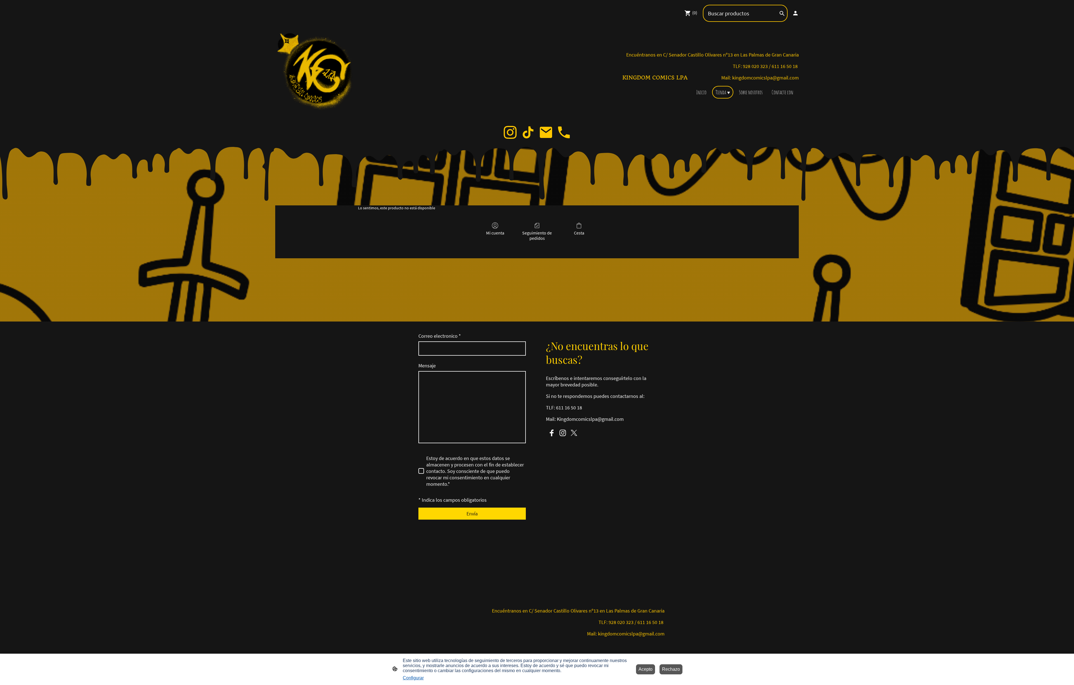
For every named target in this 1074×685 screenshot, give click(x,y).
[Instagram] (510, 132)
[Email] (546, 132)
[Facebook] (551, 433)
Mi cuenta (495, 233)
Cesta (579, 233)
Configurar (413, 677)
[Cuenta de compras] (795, 13)
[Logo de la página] (317, 72)
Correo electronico (439, 336)
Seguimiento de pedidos (537, 235)
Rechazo (671, 669)
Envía (472, 513)
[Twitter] (574, 433)
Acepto (646, 669)
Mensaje (427, 365)
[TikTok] (528, 132)
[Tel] (564, 132)
